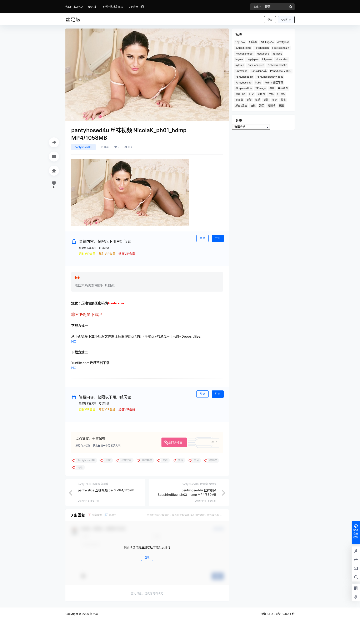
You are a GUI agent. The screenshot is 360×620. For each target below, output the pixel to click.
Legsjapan (252, 59)
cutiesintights (243, 47)
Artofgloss (283, 41)
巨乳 (271, 94)
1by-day (240, 41)
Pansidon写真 (259, 70)
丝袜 (271, 88)
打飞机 (281, 94)
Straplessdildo (243, 88)
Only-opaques (256, 65)
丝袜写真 (283, 88)
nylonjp (239, 65)
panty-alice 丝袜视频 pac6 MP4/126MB (106, 490)
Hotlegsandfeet (244, 53)
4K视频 (253, 41)
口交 (251, 94)
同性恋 (261, 94)
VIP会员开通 (136, 6)
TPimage (260, 88)
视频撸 (271, 105)
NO (73, 341)
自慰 (253, 105)
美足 (274, 99)
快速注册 (286, 19)
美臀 (266, 99)
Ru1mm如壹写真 (274, 82)
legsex (239, 59)
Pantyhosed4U (83, 147)
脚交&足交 (241, 105)
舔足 (261, 105)
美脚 (248, 99)
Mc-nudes (281, 59)
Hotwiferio (263, 53)
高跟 (281, 105)
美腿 (257, 99)
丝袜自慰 (240, 94)
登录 (270, 19)
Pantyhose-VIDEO (280, 70)
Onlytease (241, 70)
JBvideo (277, 53)
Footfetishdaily (281, 47)
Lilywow (267, 59)
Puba (258, 82)
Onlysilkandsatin (277, 65)
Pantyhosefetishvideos (269, 76)
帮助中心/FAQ (74, 6)
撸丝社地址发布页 (112, 6)
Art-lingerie (267, 41)
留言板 (92, 6)
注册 (217, 238)
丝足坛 (93, 613)
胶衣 (283, 99)
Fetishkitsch (262, 47)
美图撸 (239, 99)
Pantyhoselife (243, 82)
